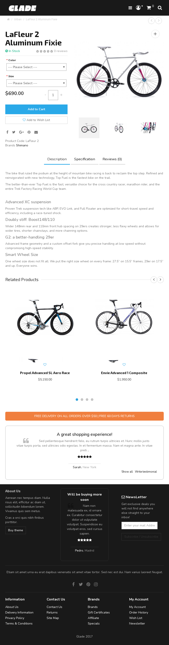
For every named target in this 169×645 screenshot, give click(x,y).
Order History (138, 612)
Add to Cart (36, 109)
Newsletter (137, 623)
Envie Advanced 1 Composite (124, 373)
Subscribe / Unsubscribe (141, 537)
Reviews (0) (112, 159)
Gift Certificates (99, 612)
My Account (137, 607)
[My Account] (139, 8)
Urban (18, 19)
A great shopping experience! (84, 434)
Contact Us (54, 607)
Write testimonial (146, 472)
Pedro (79, 550)
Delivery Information (19, 612)
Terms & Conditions (19, 623)
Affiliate (93, 618)
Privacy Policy (14, 618)
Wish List (135, 618)
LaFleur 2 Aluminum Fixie (41, 19)
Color (12, 60)
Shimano (22, 145)
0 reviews (61, 51)
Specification (84, 159)
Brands (93, 607)
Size (11, 76)
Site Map (53, 618)
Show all (127, 472)
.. (88, 450)
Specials (94, 623)
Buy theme (15, 530)
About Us (11, 607)
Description (57, 159)
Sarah (77, 467)
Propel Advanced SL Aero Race (45, 373)
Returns (52, 612)
